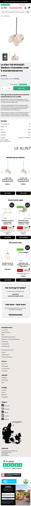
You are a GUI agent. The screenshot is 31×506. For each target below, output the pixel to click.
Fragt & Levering (6, 332)
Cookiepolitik (5, 344)
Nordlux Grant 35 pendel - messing (7, 264)
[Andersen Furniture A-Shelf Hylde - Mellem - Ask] (7, 210)
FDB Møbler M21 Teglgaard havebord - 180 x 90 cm (23, 264)
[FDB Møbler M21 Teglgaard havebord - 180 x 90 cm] (23, 253)
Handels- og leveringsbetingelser (11, 339)
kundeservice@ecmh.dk (15, 296)
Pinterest (6, 419)
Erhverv (4, 352)
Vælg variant (23, 237)
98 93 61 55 (15, 294)
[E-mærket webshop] (9, 481)
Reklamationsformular (8, 350)
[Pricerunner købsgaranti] (11, 475)
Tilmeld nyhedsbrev (7, 357)
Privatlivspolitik (5, 346)
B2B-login (4, 394)
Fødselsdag (5, 380)
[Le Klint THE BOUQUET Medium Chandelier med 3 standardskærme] (7, 168)
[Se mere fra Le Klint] (22, 148)
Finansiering (5, 341)
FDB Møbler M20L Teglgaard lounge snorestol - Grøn (23, 222)
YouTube (6, 416)
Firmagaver (5, 397)
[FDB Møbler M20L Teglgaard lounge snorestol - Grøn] (23, 210)
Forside (2, 16)
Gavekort (4, 390)
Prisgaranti (4, 371)
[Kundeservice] (25, 7)
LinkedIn (6, 412)
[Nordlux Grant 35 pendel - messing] (7, 253)
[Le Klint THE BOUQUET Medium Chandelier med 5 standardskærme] (15, 34)
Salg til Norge (5, 355)
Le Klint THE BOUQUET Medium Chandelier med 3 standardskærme (7, 180)
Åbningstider (5, 366)
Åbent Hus (4, 377)
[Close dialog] (29, 485)
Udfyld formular (15, 314)
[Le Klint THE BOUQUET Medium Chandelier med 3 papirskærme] (23, 168)
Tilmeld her (8, 498)
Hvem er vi (4, 364)
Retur (3, 334)
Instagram (7, 409)
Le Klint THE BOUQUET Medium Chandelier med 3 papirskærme (23, 180)
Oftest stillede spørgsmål (8, 337)
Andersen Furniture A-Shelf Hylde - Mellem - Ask (7, 222)
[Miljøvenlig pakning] (25, 481)
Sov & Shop (5, 330)
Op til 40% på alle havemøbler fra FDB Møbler (15, 1)
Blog (3, 382)
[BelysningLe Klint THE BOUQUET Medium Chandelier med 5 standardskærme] (5, 57)
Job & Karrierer (6, 368)
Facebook (6, 406)
